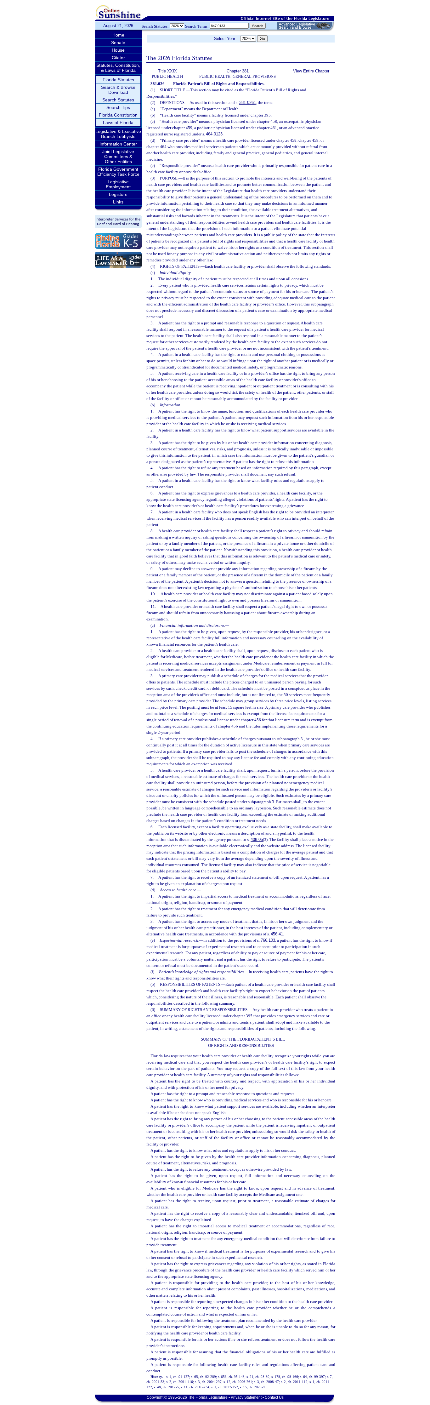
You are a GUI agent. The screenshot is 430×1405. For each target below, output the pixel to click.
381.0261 (247, 102)
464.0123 (214, 134)
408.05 (257, 839)
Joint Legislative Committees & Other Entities (118, 156)
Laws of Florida (118, 122)
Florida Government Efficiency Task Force (118, 172)
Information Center (118, 143)
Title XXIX (167, 71)
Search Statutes (118, 99)
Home (118, 34)
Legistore (118, 194)
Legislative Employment (118, 184)
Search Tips (118, 107)
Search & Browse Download (118, 90)
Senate (118, 42)
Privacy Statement (246, 1397)
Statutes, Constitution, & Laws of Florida (118, 68)
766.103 (268, 940)
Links (118, 201)
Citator (118, 57)
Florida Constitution (118, 114)
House (118, 50)
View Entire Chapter (311, 71)
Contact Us (274, 1397)
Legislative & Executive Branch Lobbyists (118, 134)
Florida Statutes (118, 79)
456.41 (277, 934)
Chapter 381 (238, 71)
